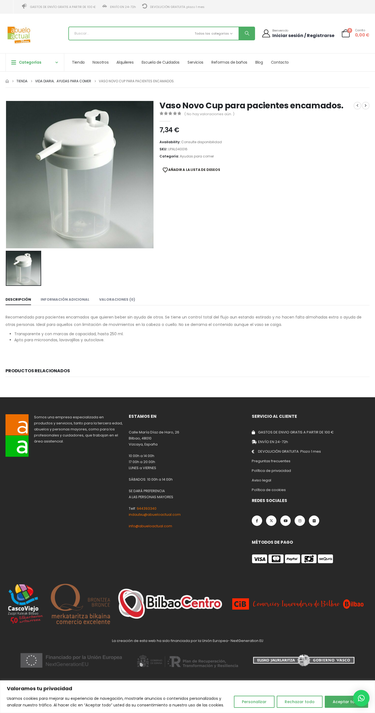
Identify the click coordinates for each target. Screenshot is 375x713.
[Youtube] (285, 520)
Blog (259, 62)
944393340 (146, 508)
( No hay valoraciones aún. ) (209, 114)
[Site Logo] (19, 35)
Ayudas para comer (197, 156)
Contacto (280, 62)
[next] (366, 105)
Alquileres (125, 62)
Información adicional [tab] (65, 299)
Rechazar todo (300, 701)
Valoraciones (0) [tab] (117, 299)
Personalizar (254, 701)
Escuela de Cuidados (161, 62)
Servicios (195, 62)
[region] (187, 696)
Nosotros (100, 62)
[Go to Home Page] (7, 81)
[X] (271, 520)
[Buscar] (246, 33)
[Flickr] (314, 520)
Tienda (78, 62)
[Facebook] (257, 520)
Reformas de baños (229, 62)
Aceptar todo (346, 701)
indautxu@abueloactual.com (155, 514)
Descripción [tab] (18, 299)
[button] (361, 698)
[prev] (357, 105)
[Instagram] (300, 520)
